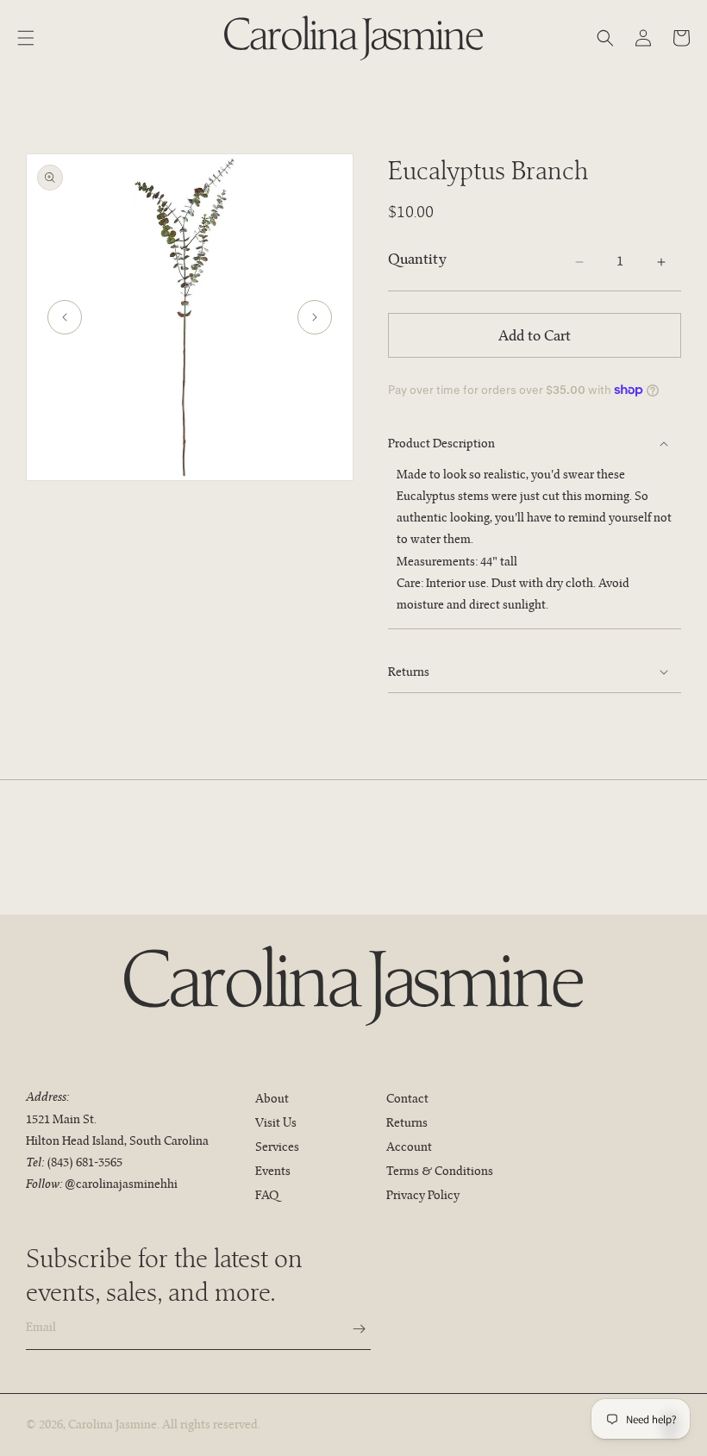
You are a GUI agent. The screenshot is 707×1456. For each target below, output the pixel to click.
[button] (26, 38)
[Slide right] (314, 317)
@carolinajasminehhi (121, 1183)
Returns (407, 1122)
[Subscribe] (351, 1329)
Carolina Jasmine (112, 1424)
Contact (407, 1098)
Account (409, 1146)
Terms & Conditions (439, 1170)
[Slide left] (64, 317)
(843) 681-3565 (84, 1162)
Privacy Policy (423, 1195)
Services (277, 1146)
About (272, 1098)
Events (273, 1170)
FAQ (266, 1195)
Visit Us (276, 1122)
